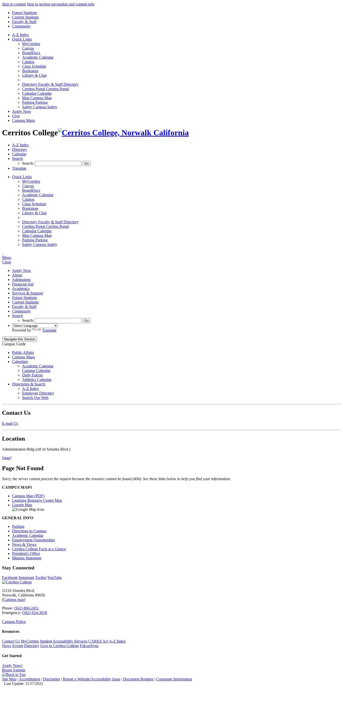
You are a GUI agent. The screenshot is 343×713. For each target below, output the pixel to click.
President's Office (26, 553)
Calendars (20, 361)
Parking (35, 102)
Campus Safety (39, 107)
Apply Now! (12, 665)
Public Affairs (23, 352)
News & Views (24, 544)
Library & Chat (34, 75)
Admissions (21, 279)
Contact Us (11, 641)
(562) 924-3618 (34, 612)
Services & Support (27, 293)
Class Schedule (34, 66)
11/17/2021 (34, 683)
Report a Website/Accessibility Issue (91, 679)
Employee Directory (38, 393)
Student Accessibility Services (63, 641)
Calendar (37, 93)
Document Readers (138, 679)
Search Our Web (35, 397)
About (17, 275)
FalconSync (89, 646)
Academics (21, 288)
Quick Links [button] (22, 39)
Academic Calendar (37, 57)
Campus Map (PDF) (28, 496)
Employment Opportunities (33, 540)
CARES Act (98, 641)
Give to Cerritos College (59, 646)
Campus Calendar (36, 370)
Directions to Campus (29, 531)
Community (21, 26)
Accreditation (29, 679)
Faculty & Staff (24, 22)
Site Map (9, 679)
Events (17, 646)
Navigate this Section (19, 339)
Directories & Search (28, 384)
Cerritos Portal (45, 89)
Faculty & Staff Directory (50, 84)
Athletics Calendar (36, 379)
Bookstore (30, 71)
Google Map (22, 505)
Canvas (28, 48)
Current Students (25, 17)
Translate (49, 330)
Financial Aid (22, 284)
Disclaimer (51, 679)
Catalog (28, 62)
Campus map (13, 599)
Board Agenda (13, 670)
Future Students (24, 13)
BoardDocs (31, 53)
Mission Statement (26, 558)
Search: (28, 163)
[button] (17, 158)
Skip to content (14, 4)
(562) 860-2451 (26, 608)
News (6, 646)
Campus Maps (23, 120)
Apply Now (21, 111)
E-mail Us (10, 423)
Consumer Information (174, 679)
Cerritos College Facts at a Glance (39, 549)
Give (16, 116)
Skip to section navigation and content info (60, 4)
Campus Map (37, 98)
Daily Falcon (32, 375)
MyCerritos (31, 44)
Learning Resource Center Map (37, 500)
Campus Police (14, 622)
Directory (31, 646)
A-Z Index (20, 35)
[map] (6, 458)
